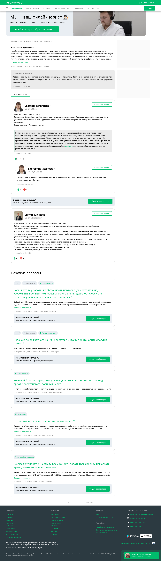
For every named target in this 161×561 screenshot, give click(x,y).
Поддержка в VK (136, 526)
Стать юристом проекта (104, 517)
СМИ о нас (9, 526)
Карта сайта (145, 543)
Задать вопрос (16, 8)
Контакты (9, 523)
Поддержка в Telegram (138, 522)
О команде (10, 517)
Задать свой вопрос (100, 201)
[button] (63, 57)
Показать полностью (22, 308)
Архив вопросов (12, 534)
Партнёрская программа (105, 527)
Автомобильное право (26, 457)
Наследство (22, 414)
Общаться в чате (102, 104)
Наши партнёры (11, 531)
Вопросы (46, 8)
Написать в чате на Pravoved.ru (141, 514)
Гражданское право (49, 333)
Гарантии (54, 529)
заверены (69, 146)
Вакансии (9, 520)
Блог (97, 514)
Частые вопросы (57, 520)
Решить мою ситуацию (61, 8)
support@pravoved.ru (137, 518)
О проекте (9, 514)
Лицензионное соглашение (129, 543)
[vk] (153, 543)
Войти (149, 8)
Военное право (47, 283)
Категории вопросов (13, 537)
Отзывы (54, 526)
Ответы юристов (20, 94)
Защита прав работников (43, 41)
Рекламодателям (102, 533)
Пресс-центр (10, 529)
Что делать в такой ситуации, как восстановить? (44, 421)
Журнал (54, 531)
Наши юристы (78, 8)
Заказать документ (33, 8)
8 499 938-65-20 (148, 2)
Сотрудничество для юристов (106, 530)
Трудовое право (25, 41)
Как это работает (93, 8)
